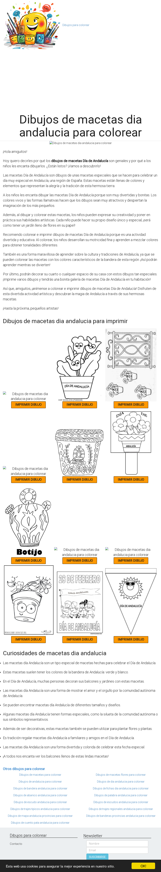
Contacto (16, 844)
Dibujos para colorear (75, 25)
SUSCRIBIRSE (97, 856)
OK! (143, 865)
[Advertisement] (82, 79)
